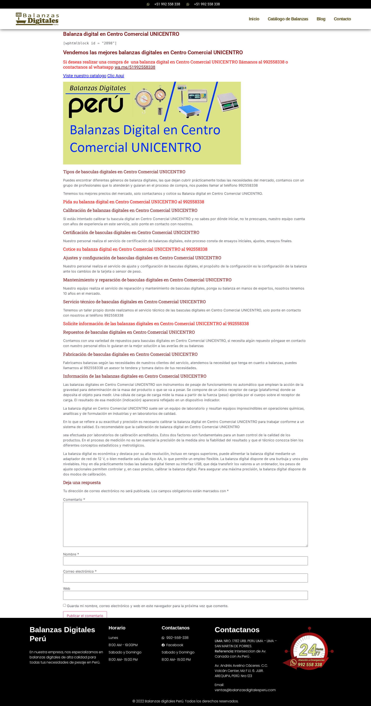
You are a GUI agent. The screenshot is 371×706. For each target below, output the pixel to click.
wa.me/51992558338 (135, 67)
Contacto (342, 19)
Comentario (74, 499)
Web (66, 588)
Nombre (71, 554)
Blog (321, 19)
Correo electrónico (80, 571)
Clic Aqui (115, 75)
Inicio (254, 19)
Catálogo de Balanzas (288, 19)
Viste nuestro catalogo (84, 75)
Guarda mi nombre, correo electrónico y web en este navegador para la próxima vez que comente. (147, 606)
